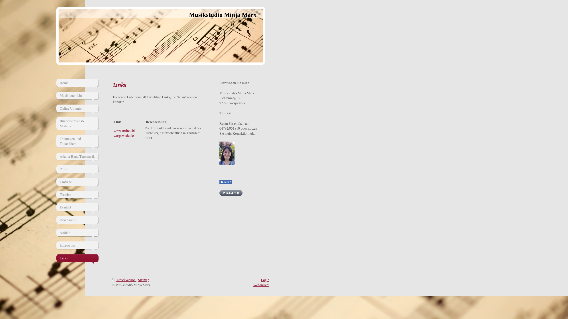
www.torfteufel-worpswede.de (125, 133)
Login (265, 279)
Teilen (227, 182)
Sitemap (143, 279)
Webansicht (261, 284)
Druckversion (126, 279)
